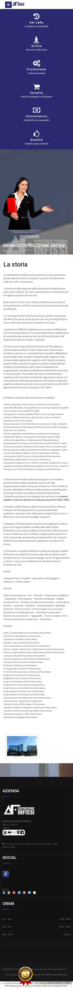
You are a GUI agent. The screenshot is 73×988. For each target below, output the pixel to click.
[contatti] (14, 832)
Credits (66, 983)
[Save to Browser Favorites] (34, 892)
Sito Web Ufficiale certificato (50, 983)
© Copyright (7, 983)
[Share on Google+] (14, 892)
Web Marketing (11, 986)
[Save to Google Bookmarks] (9, 892)
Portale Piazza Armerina (55, 974)
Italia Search (48, 986)
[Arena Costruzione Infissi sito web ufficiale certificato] (25, 976)
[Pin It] (24, 892)
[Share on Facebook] (4, 892)
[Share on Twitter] (29, 892)
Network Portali (60, 986)
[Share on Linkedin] (19, 892)
